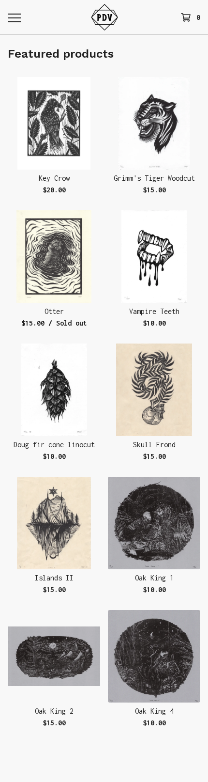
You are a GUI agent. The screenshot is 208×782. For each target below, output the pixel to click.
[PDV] (104, 17)
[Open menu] (14, 17)
